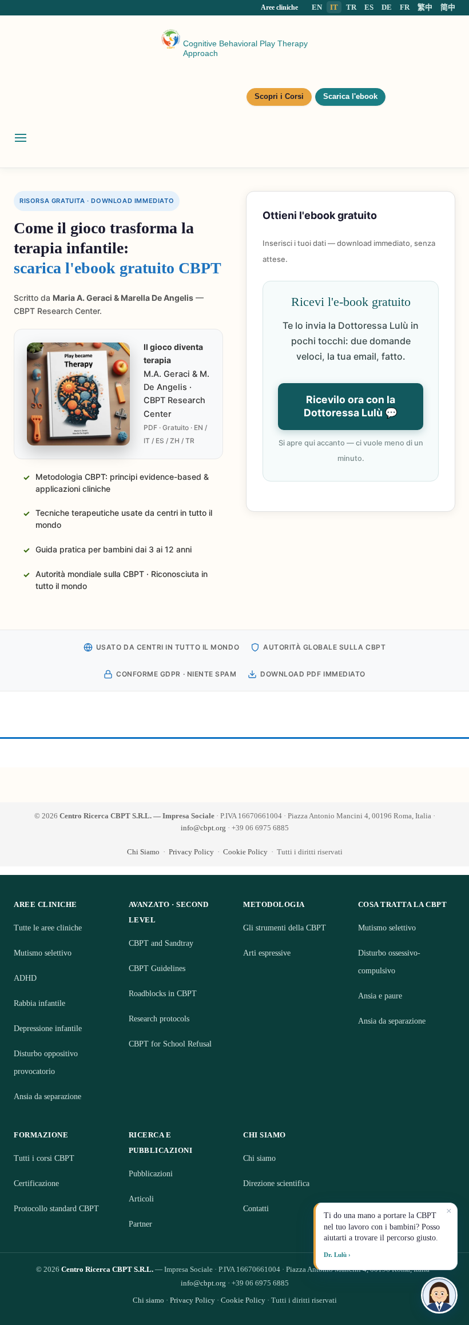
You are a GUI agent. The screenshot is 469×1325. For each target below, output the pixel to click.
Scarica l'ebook (350, 97)
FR (405, 7)
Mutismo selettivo (42, 953)
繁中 (425, 7)
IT (334, 7)
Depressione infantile (48, 1028)
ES (368, 7)
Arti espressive (267, 953)
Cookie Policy (245, 851)
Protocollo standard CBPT (56, 1208)
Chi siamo (259, 1158)
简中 (447, 7)
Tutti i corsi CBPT (44, 1158)
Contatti (256, 1208)
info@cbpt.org (203, 827)
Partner (140, 1224)
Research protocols (159, 1018)
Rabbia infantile (39, 1003)
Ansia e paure (380, 996)
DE (386, 7)
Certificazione (36, 1183)
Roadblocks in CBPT (163, 993)
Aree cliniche (279, 7)
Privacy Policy (191, 851)
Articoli (141, 1199)
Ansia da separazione (47, 1096)
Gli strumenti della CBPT (284, 928)
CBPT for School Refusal (170, 1044)
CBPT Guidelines (157, 968)
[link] (350, 351)
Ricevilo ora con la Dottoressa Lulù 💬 (351, 406)
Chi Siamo (143, 851)
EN (317, 7)
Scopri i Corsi (279, 97)
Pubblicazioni (151, 1173)
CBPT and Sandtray (161, 943)
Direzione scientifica (276, 1183)
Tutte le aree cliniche (48, 928)
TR (351, 7)
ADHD (25, 978)
